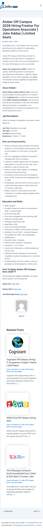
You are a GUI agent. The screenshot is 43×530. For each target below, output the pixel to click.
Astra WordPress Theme (32, 525)
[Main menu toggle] (40, 5)
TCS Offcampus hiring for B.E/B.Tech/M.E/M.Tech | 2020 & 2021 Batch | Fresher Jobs (21, 473)
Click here (17, 289)
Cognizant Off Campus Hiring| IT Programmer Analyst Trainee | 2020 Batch (21, 362)
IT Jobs (22, 369)
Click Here (15, 284)
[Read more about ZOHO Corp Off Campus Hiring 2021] (18, 404)
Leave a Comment (13, 369)
